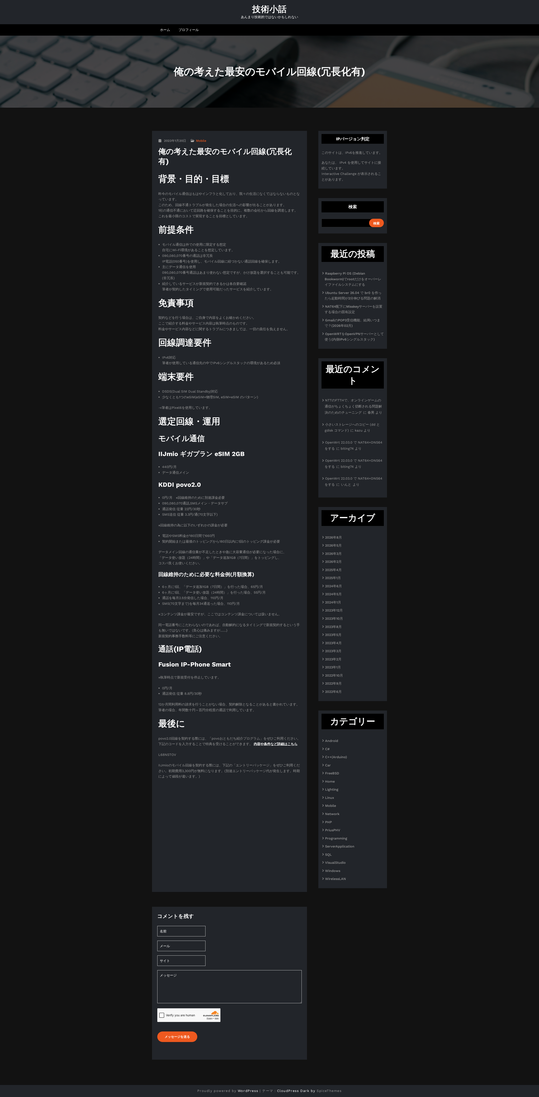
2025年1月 (333, 578)
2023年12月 (334, 610)
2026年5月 (333, 545)
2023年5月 (333, 635)
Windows (332, 871)
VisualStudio (335, 863)
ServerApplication (339, 846)
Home (330, 781)
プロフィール (189, 30)
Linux (329, 798)
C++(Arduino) (336, 757)
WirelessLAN (335, 879)
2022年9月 (333, 683)
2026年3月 (333, 554)
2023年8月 (333, 627)
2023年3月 (333, 651)
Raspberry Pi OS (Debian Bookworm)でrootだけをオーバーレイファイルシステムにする (353, 279)
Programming (336, 838)
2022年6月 (333, 692)
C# (327, 749)
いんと (346, 485)
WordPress (248, 1091)
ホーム (165, 30)
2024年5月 (333, 594)
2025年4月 (333, 570)
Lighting (331, 789)
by (313, 1091)
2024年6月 (333, 586)
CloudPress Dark (293, 1091)
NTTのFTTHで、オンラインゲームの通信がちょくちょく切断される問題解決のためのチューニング (353, 406)
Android (331, 741)
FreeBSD (332, 773)
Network (332, 814)
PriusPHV (332, 830)
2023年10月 (334, 619)
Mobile (201, 141)
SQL (328, 855)
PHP (328, 822)
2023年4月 (333, 643)
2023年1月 (333, 667)
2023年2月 (333, 659)
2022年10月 (334, 675)
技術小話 (269, 9)
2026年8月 (333, 537)
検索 (352, 206)
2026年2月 (333, 562)
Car (328, 765)
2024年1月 (333, 602)
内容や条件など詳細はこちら (276, 744)
